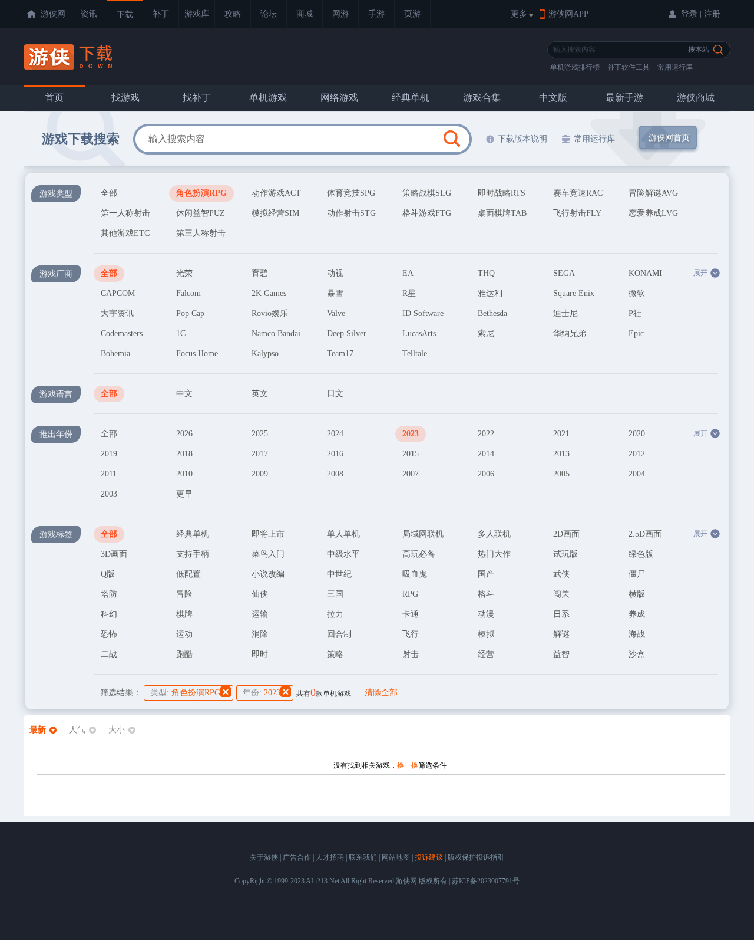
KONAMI (645, 273)
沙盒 (637, 654)
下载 (125, 14)
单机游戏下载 (69, 57)
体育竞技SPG (351, 193)
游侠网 (53, 13)
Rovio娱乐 (270, 313)
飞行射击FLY (577, 213)
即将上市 (268, 534)
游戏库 (196, 13)
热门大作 (494, 554)
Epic (636, 333)
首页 (54, 98)
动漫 (486, 614)
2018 (184, 453)
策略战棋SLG (426, 193)
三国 (335, 594)
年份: (261, 692)
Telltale (414, 353)
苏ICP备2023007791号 (486, 881)
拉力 (335, 614)
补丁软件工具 (628, 67)
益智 (561, 654)
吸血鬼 (414, 574)
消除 (260, 634)
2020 (637, 433)
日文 (335, 393)
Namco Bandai (276, 333)
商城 (304, 13)
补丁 (161, 13)
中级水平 (343, 554)
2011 (109, 473)
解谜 (561, 634)
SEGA (564, 273)
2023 (410, 433)
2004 (637, 473)
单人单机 (343, 534)
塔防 (109, 594)
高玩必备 (418, 554)
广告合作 (297, 857)
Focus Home (197, 353)
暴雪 (335, 293)
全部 (109, 193)
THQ (486, 273)
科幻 (109, 614)
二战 (109, 654)
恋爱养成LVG (653, 213)
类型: (185, 692)
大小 (116, 729)
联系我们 (363, 857)
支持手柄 (192, 554)
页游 (412, 13)
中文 (184, 393)
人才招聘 (330, 857)
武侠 (561, 574)
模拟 (486, 634)
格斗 (486, 594)
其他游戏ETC (125, 233)
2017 (260, 453)
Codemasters (122, 333)
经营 (486, 654)
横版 (637, 594)
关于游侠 (264, 857)
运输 (260, 614)
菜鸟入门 (268, 554)
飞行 (410, 634)
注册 (712, 13)
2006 (486, 473)
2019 (109, 453)
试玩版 (565, 554)
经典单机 (410, 98)
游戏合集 (482, 98)
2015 (410, 453)
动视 (335, 273)
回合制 (339, 634)
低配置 (188, 574)
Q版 (108, 574)
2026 (184, 433)
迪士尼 (565, 313)
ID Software (423, 313)
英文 (260, 393)
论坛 (268, 13)
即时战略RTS (501, 193)
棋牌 (184, 614)
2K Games (269, 293)
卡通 (410, 614)
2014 (486, 453)
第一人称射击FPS (125, 215)
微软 (637, 293)
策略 (335, 654)
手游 (376, 13)
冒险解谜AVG (653, 193)
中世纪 (339, 574)
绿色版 (641, 554)
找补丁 (197, 98)
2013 (561, 453)
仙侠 (260, 594)
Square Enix (573, 293)
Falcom (188, 293)
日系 (561, 614)
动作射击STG (351, 213)
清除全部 (381, 692)
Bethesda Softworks (495, 315)
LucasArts (419, 333)
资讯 (89, 13)
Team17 (340, 353)
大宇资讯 (117, 313)
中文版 (553, 98)
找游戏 (125, 98)
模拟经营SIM (275, 213)
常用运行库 (675, 67)
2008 (335, 473)
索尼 (486, 333)
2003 (109, 493)
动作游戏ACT (276, 193)
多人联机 (494, 534)
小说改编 (268, 574)
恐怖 (109, 634)
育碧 (260, 273)
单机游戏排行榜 (575, 67)
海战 (637, 634)
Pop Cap (190, 313)
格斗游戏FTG (426, 213)
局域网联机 (423, 534)
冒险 (184, 594)
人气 (77, 729)
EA (408, 273)
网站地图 (396, 857)
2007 (410, 473)
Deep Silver (346, 333)
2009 (260, 473)
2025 (260, 433)
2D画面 (566, 534)
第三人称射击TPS (201, 235)
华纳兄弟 (569, 333)
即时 (260, 654)
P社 (635, 313)
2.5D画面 (645, 534)
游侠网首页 (669, 137)
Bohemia (115, 353)
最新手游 (624, 98)
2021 (561, 433)
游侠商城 (696, 98)
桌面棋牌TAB (502, 213)
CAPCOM (118, 293)
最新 (37, 729)
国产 (486, 574)
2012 (637, 453)
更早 (184, 493)
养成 (637, 614)
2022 (486, 433)
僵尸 (637, 574)
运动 (184, 634)
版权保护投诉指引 (476, 857)
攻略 (232, 13)
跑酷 (184, 654)
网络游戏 (339, 98)
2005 (561, 473)
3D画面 (114, 554)
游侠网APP (568, 13)
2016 (335, 453)
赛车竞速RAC (578, 193)
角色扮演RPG (201, 193)
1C (181, 333)
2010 (184, 473)
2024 (335, 433)
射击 (410, 654)
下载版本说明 (522, 138)
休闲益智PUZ (200, 213)
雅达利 (490, 293)
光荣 (184, 273)
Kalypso (265, 353)
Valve (336, 313)
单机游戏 (268, 98)
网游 (340, 13)
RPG (410, 594)
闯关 (561, 594)
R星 (409, 293)
